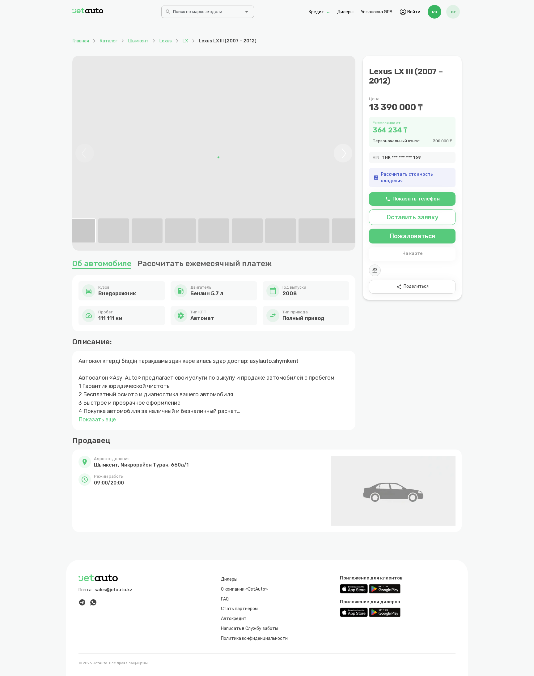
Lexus (165, 41)
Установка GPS (376, 11)
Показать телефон (412, 199)
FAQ (225, 599)
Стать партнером (239, 608)
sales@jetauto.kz (113, 589)
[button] (140, 462)
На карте (412, 253)
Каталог (108, 41)
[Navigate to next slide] (343, 153)
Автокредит (234, 618)
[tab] (80, 230)
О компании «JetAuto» (244, 589)
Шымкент (138, 41)
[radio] (434, 12)
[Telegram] (82, 602)
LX (185, 41)
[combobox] (207, 13)
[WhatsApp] (93, 602)
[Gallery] (213, 153)
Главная (80, 41)
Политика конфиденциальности (254, 638)
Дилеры (345, 11)
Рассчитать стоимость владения (403, 177)
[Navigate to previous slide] (84, 153)
